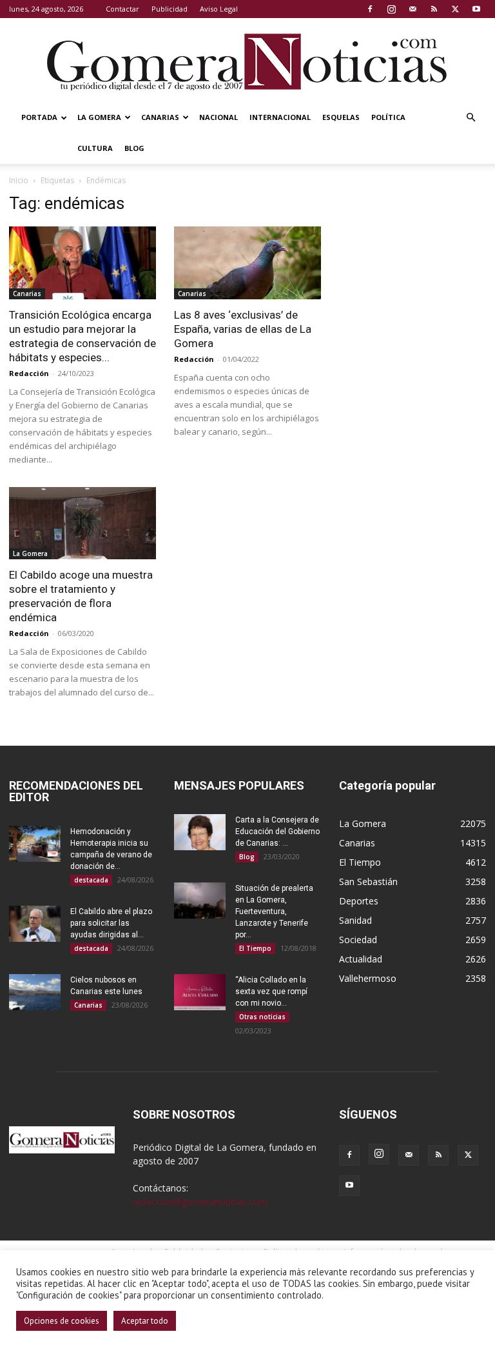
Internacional (280, 117)
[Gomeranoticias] (247, 61)
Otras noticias (262, 1016)
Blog (134, 148)
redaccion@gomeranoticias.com (200, 1201)
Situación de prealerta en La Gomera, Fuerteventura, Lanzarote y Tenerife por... (274, 911)
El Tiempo (255, 948)
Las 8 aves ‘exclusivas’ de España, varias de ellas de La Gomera (242, 329)
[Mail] (412, 9)
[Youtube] (476, 9)
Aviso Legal (219, 9)
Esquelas (341, 117)
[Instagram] (391, 9)
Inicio (18, 180)
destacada (91, 879)
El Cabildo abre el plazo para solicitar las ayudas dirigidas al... (111, 923)
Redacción (29, 373)
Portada (39, 117)
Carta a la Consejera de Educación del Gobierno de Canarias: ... (277, 831)
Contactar (122, 9)
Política (388, 117)
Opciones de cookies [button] (61, 1320)
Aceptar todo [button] (144, 1320)
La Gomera (99, 117)
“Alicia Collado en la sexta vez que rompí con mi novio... (271, 991)
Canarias (160, 117)
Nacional (218, 117)
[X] (455, 9)
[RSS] (433, 9)
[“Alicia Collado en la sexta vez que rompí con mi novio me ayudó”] (200, 992)
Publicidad (169, 9)
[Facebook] (370, 9)
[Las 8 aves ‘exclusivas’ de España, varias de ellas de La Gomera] (247, 262)
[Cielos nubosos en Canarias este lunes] (35, 992)
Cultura (95, 148)
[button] (470, 118)
